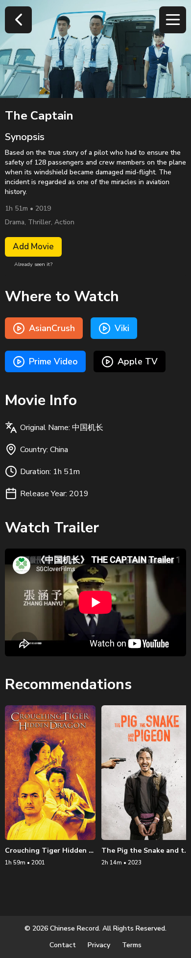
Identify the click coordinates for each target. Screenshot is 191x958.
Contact (62, 945)
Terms (132, 945)
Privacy (99, 945)
